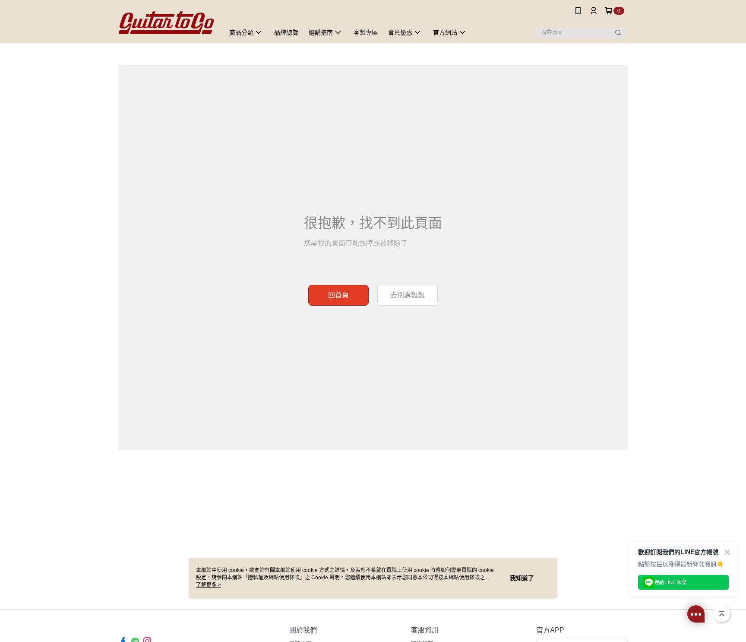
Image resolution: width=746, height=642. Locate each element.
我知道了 (522, 578)
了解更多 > (208, 585)
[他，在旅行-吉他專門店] (166, 23)
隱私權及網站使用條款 (274, 578)
